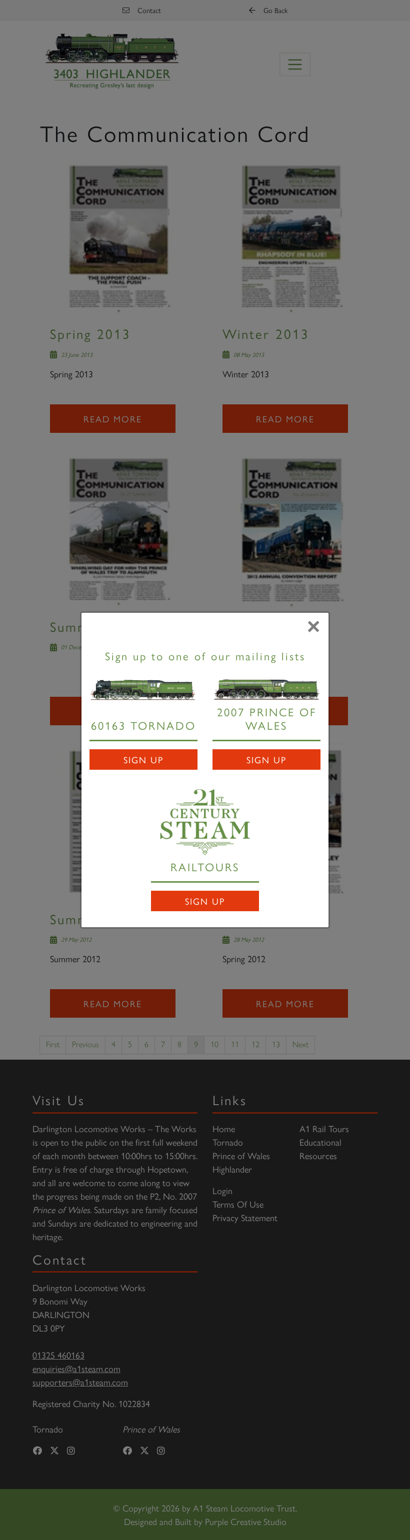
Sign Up (144, 759)
